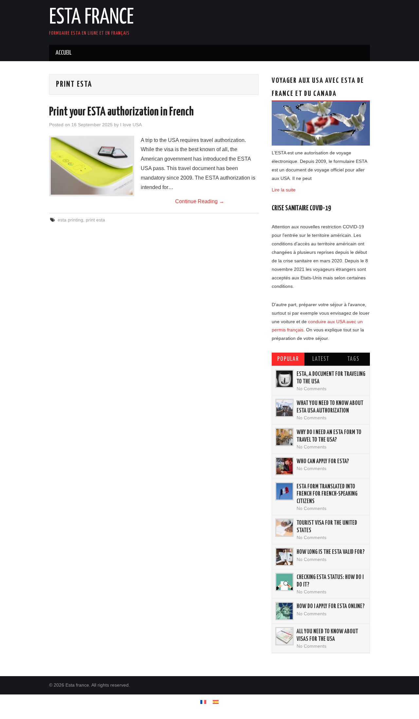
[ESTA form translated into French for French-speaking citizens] (284, 491)
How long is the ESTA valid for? (331, 552)
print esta (95, 219)
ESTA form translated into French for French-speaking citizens (327, 494)
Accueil (63, 53)
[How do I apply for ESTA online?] (284, 611)
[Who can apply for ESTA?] (284, 466)
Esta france (91, 17)
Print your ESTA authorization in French (121, 112)
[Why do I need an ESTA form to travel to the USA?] (284, 437)
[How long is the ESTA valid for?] (284, 557)
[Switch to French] (203, 701)
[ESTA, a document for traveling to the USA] (284, 379)
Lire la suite (284, 189)
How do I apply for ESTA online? (331, 606)
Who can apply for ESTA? (323, 462)
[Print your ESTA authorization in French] (92, 166)
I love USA (131, 124)
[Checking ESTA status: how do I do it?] (284, 582)
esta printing (70, 219)
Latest (320, 359)
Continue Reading (199, 201)
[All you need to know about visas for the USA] (284, 636)
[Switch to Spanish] (216, 701)
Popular (288, 359)
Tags (353, 359)
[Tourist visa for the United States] (284, 527)
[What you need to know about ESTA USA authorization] (284, 408)
